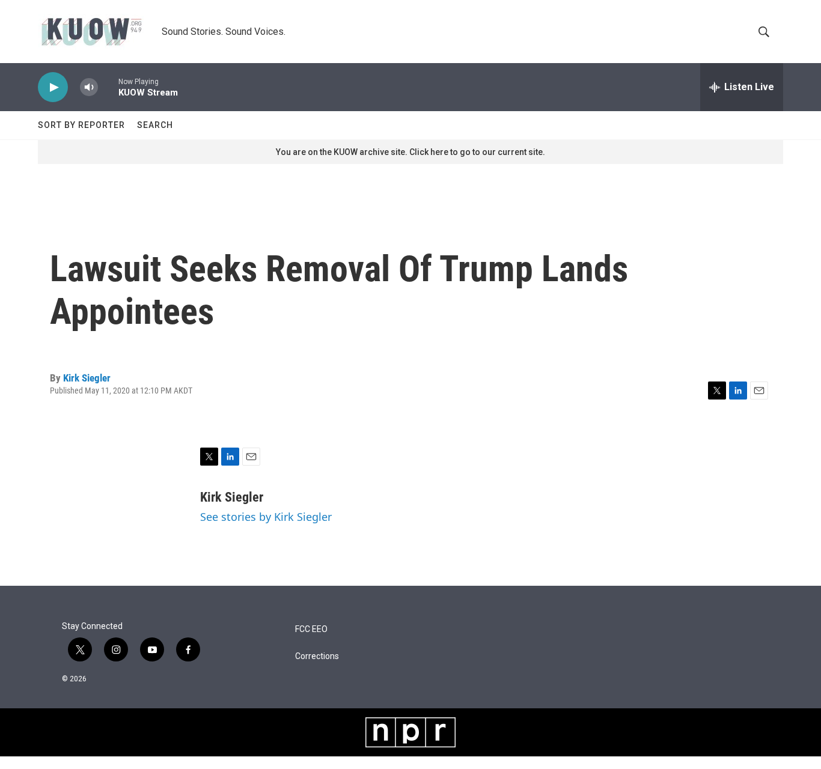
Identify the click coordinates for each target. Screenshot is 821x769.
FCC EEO (311, 629)
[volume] (89, 87)
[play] (53, 87)
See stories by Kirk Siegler (266, 516)
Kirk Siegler (87, 378)
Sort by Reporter (81, 125)
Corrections (317, 656)
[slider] (108, 87)
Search (155, 125)
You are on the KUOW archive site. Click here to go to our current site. (410, 152)
